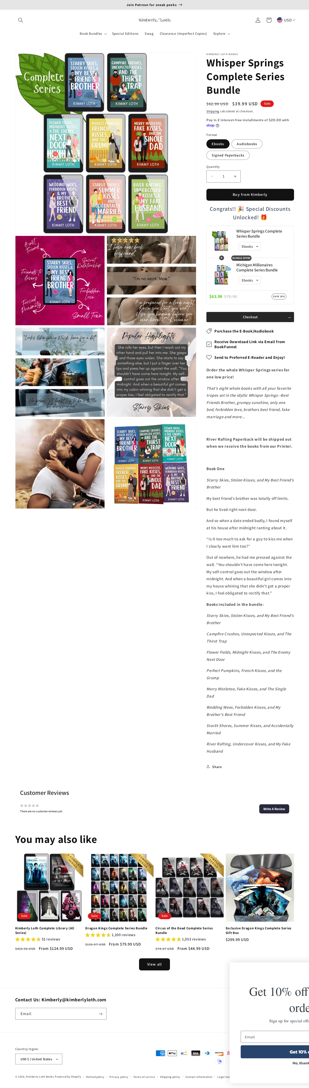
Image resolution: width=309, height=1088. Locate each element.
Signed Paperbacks (228, 155)
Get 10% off (231, 1051)
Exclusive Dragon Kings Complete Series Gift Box (258, 930)
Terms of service (144, 1077)
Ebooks (218, 143)
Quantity (213, 166)
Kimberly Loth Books (40, 1076)
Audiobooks (247, 143)
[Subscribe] (100, 1014)
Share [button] (217, 766)
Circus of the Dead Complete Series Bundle (184, 930)
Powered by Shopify (68, 1076)
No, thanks (231, 1063)
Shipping (212, 111)
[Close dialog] (298, 968)
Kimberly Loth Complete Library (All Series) (44, 930)
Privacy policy (118, 1077)
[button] (20, 20)
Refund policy (95, 1077)
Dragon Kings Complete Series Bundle (116, 928)
